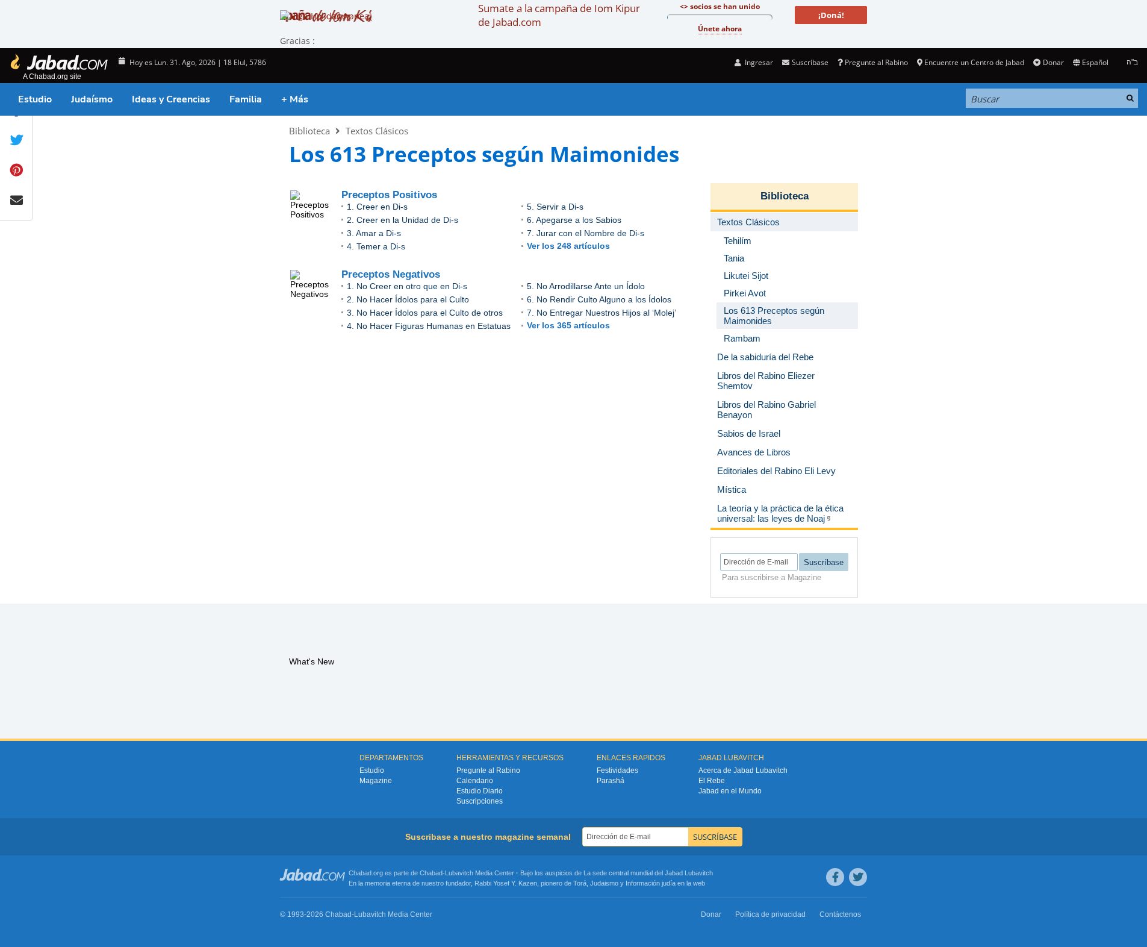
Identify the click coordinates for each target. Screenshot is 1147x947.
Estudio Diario (479, 791)
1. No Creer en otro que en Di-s (407, 286)
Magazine (375, 781)
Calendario (474, 781)
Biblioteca (309, 131)
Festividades (617, 770)
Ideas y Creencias (171, 99)
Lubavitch (459, 873)
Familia (245, 99)
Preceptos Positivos (389, 195)
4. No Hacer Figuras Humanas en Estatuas (429, 326)
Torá (579, 883)
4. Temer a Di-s (376, 246)
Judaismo (604, 883)
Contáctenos (840, 914)
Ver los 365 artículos (568, 325)
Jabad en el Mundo (730, 791)
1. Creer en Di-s (377, 206)
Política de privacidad (770, 914)
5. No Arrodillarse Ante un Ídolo (586, 286)
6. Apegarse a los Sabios (574, 220)
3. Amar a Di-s (374, 233)
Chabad (431, 873)
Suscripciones (479, 801)
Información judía (651, 883)
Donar (1053, 62)
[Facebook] (835, 877)
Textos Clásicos (377, 131)
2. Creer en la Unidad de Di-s (402, 220)
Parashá (610, 781)
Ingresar (758, 62)
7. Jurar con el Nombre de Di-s (585, 233)
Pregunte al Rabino (876, 62)
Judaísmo (92, 99)
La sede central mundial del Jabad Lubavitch (648, 873)
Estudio (35, 99)
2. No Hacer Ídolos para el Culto (408, 299)
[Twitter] (858, 877)
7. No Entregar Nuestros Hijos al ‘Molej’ (601, 312)
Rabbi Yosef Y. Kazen (505, 883)
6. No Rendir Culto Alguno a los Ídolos (599, 299)
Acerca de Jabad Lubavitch (743, 770)
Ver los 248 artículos (568, 246)
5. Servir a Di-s (555, 206)
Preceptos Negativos (390, 274)
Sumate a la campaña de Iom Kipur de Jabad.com (559, 15)
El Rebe (711, 781)
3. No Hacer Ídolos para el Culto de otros (425, 312)
